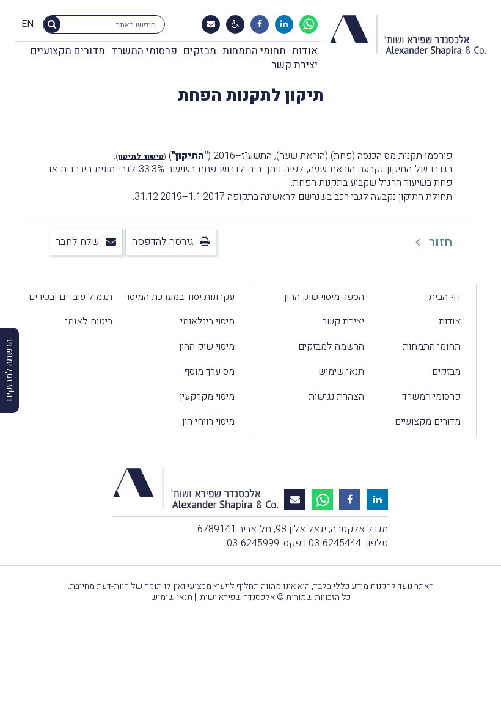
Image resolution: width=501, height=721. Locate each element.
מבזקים (199, 51)
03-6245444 (335, 543)
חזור (439, 242)
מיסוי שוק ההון (207, 346)
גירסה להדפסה (163, 241)
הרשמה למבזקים (331, 346)
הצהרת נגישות (336, 396)
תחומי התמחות (254, 51)
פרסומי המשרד (144, 51)
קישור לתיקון (141, 156)
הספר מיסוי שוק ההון (324, 297)
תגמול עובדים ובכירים (70, 297)
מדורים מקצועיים (68, 51)
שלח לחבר (78, 241)
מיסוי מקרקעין (207, 396)
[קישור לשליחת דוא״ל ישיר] (211, 24)
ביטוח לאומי (88, 321)
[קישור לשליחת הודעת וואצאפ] (308, 24)
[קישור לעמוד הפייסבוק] (259, 24)
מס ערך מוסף (209, 371)
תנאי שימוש (341, 371)
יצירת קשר (294, 65)
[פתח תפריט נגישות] (236, 24)
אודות (305, 51)
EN (27, 24)
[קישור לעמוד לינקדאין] (284, 24)
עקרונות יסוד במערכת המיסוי (180, 297)
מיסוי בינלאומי (207, 321)
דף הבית (445, 297)
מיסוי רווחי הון (208, 421)
